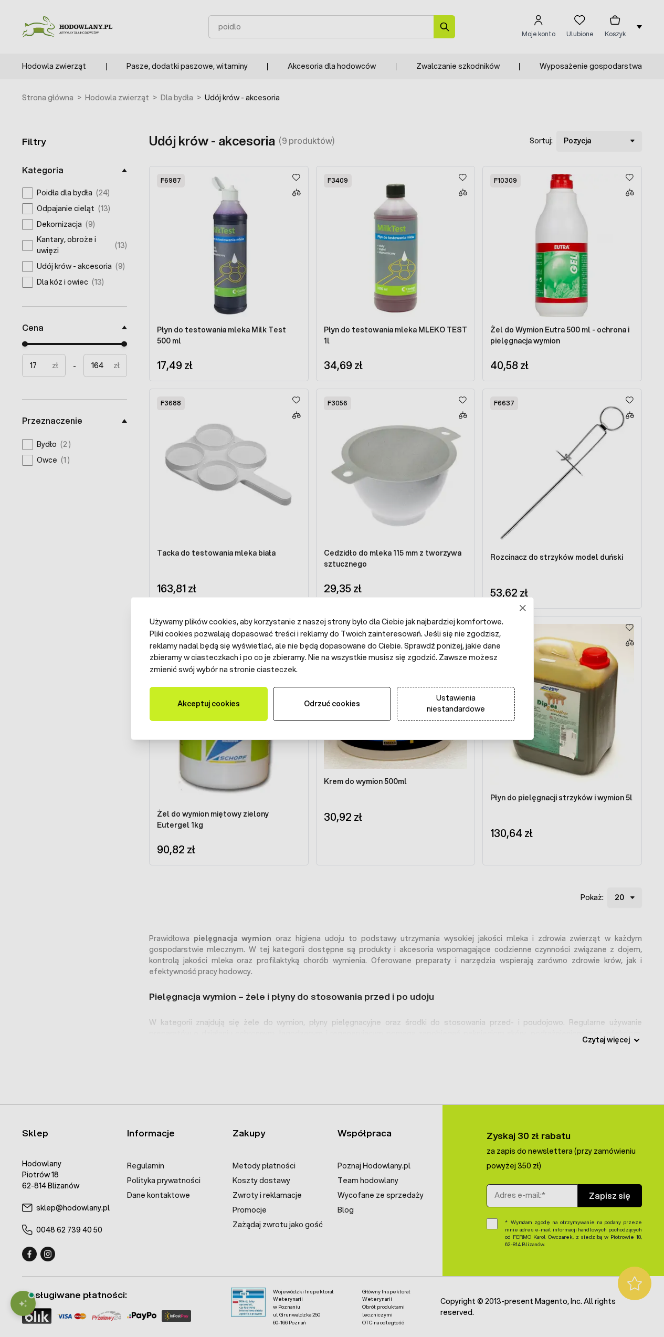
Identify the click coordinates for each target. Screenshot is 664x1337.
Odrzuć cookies (332, 703)
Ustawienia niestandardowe (456, 703)
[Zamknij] (523, 608)
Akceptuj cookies (208, 703)
